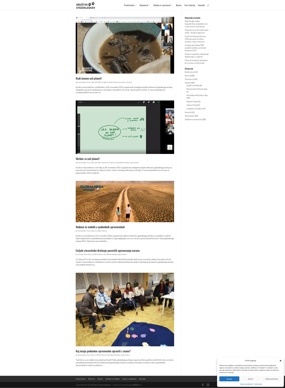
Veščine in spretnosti (162, 5)
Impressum (258, 384)
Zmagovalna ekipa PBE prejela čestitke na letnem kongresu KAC (195, 48)
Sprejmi (229, 379)
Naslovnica (117, 82)
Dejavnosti (144, 5)
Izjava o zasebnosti (246, 384)
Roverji (188, 112)
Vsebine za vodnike (113, 379)
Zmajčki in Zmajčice (194, 108)
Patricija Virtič (82, 254)
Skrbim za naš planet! (88, 158)
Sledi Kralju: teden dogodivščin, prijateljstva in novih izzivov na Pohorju (196, 24)
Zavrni (250, 379)
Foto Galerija (189, 5)
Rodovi (129, 82)
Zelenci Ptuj (191, 105)
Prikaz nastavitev (271, 379)
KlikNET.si (137, 385)
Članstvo (91, 379)
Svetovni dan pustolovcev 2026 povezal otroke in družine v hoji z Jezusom (195, 39)
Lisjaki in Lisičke (107, 82)
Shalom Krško (192, 101)
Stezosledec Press (84, 82)
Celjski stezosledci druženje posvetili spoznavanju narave (108, 250)
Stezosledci (189, 116)
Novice (178, 5)
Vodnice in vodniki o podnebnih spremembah (100, 227)
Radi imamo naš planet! (89, 78)
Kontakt (201, 5)
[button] (280, 361)
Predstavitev (129, 5)
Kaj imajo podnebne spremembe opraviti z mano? (103, 351)
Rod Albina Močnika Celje (124, 162)
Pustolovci (189, 79)
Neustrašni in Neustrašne (196, 89)
